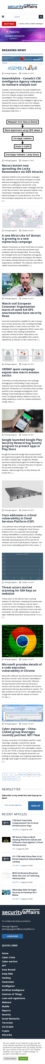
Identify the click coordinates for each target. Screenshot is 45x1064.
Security (15, 865)
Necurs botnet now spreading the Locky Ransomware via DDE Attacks (22, 169)
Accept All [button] (23, 1058)
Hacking (15, 829)
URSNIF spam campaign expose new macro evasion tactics (20, 372)
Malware (6, 1002)
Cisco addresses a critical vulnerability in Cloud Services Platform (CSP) (19, 518)
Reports (15, 882)
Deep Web (7, 973)
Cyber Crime (8, 957)
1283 (33, 774)
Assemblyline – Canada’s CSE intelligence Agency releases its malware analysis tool (22, 81)
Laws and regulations (13, 998)
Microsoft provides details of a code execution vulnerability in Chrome (22, 667)
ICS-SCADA (7, 1026)
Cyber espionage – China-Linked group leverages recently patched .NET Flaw (21, 732)
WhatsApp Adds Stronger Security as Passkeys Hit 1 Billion (24, 892)
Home (5, 953)
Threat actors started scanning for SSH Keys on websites (19, 590)
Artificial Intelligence (13, 990)
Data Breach (8, 969)
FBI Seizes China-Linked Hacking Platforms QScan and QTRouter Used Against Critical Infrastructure (27, 841)
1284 (38, 774)
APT (13, 849)
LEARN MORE (12, 936)
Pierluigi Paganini (10, 73)
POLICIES (7, 1035)
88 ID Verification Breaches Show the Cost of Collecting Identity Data (25, 876)
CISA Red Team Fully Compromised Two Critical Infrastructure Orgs (25, 823)
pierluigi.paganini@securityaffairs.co (18, 929)
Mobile (5, 1006)
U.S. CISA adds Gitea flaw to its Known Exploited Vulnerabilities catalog (27, 859)
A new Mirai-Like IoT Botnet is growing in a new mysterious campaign (21, 239)
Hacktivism (8, 981)
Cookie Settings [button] (10, 1058)
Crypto (5, 1030)
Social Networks (11, 1018)
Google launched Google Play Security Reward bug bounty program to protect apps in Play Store (22, 444)
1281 (24, 774)
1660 (9, 779)
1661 (13, 779)
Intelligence (8, 986)
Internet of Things (12, 994)
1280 (19, 774)
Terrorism (7, 1022)
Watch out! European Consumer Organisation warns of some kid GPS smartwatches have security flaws (21, 310)
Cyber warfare (9, 961)
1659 (4, 779)
